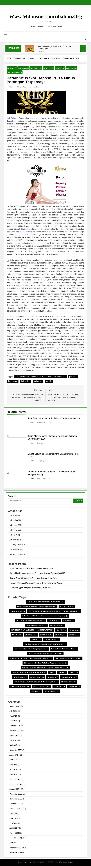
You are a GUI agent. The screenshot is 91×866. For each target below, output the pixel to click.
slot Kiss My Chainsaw (41, 686)
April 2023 (13, 828)
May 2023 (13, 823)
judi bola (11, 68)
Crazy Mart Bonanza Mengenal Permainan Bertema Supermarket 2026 (37, 573)
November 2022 (15, 852)
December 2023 (15, 794)
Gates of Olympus (57, 625)
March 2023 (14, 833)
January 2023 (14, 843)
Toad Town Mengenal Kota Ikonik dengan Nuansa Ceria (54, 47)
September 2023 (15, 809)
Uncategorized (14, 72)
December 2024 (15, 750)
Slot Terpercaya (52, 691)
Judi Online (11, 118)
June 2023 (13, 818)
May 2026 (13, 716)
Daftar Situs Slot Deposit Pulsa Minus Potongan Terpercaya (41, 377)
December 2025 (15, 731)
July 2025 (13, 740)
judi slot (60, 68)
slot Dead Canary (37, 677)
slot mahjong (14, 549)
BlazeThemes (68, 862)
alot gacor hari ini (66, 606)
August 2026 (14, 706)
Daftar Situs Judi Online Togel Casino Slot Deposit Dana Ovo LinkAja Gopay (54, 611)
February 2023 (15, 838)
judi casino (23, 68)
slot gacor (53, 677)
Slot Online (74, 686)
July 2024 (13, 760)
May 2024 (13, 770)
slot (52, 672)
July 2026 (13, 711)
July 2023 (13, 813)
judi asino (74, 630)
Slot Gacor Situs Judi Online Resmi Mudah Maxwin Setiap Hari (36, 682)
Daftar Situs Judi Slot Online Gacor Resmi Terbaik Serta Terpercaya (45, 616)
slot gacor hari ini (69, 677)
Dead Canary (53, 620)
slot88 (62, 672)
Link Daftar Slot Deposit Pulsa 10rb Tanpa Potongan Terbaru (45, 644)
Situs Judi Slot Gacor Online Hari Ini (68, 658)
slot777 (74, 672)
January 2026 (14, 726)
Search (78, 501)
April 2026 (13, 721)
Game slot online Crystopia (36, 625)
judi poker (48, 68)
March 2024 (14, 779)
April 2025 (13, 745)
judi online (36, 68)
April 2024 (13, 774)
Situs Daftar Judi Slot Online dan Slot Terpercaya (45, 653)
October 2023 (14, 804)
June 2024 (13, 765)
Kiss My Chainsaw (52, 639)
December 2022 (15, 848)
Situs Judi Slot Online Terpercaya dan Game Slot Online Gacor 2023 (45, 668)
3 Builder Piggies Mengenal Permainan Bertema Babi (30, 588)
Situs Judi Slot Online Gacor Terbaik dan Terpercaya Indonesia (45, 663)
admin (11, 87)
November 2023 (15, 799)
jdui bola (61, 630)
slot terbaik (36, 691)
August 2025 (14, 735)
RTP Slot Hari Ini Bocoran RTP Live (63, 649)
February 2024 (15, 784)
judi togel (71, 68)
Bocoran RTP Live (18, 611)
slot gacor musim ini (25, 232)
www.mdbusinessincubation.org (45, 16)
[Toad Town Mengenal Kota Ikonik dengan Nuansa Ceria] (29, 49)
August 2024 (14, 755)
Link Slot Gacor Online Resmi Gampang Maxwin (30, 649)
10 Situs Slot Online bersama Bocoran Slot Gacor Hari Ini (36, 606)
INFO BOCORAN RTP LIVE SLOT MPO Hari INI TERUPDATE (32, 630)
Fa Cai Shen (68, 620)
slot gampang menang (20, 686)
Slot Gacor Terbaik (68, 682)
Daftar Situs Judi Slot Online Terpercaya (31, 620)
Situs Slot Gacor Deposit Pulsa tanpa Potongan (29, 672)
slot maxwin (59, 686)
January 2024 (14, 789)
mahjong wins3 (15, 545)
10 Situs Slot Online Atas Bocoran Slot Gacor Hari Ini (45, 602)
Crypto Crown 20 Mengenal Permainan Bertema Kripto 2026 (33, 578)
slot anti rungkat (20, 677)
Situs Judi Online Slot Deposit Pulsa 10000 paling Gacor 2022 (30, 658)
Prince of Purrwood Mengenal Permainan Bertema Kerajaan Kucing (36, 583)
